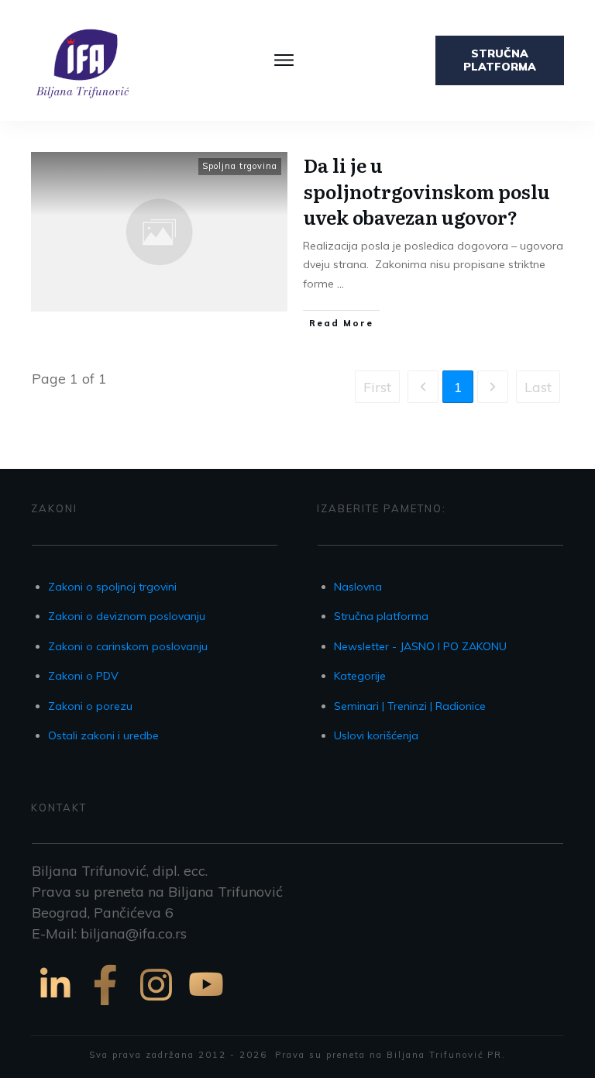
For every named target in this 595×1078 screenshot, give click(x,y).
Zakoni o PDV (83, 676)
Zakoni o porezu (90, 706)
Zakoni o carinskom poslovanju (128, 646)
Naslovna (358, 587)
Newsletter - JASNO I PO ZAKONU (420, 646)
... (340, 284)
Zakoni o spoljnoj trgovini (112, 587)
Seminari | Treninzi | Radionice (410, 706)
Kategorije (360, 676)
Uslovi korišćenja (376, 735)
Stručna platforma (381, 616)
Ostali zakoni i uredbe (103, 735)
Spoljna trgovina (239, 165)
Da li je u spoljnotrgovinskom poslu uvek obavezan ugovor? (427, 190)
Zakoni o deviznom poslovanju (126, 616)
